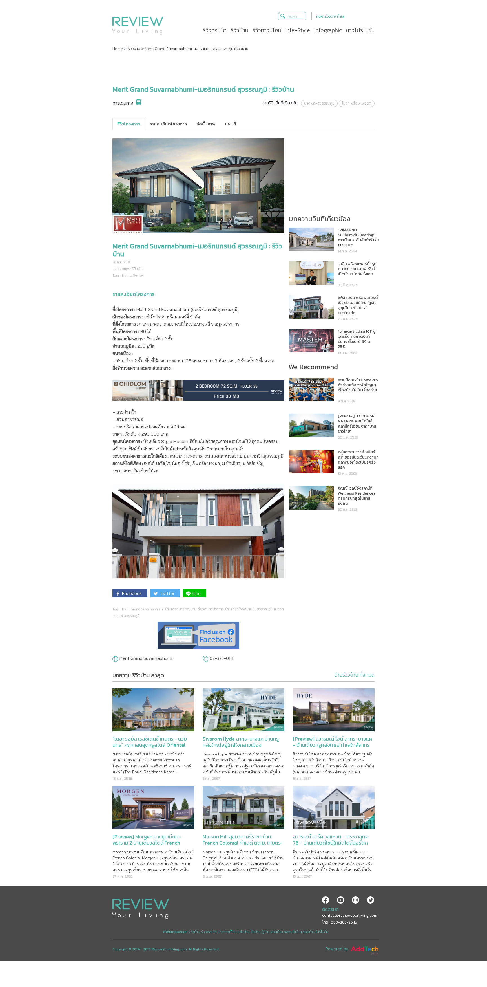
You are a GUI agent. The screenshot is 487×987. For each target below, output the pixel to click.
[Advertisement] (243, 68)
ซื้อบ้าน (256, 932)
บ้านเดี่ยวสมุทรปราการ (207, 609)
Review (138, 275)
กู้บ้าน (265, 932)
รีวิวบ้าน (134, 49)
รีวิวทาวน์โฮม (227, 932)
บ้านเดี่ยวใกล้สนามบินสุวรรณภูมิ (249, 609)
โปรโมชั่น (322, 932)
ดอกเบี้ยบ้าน (293, 932)
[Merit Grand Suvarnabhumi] (115, 659)
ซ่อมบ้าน (309, 932)
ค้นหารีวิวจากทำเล (330, 16)
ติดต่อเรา (330, 909)
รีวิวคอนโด (209, 932)
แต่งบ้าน (244, 932)
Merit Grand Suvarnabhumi (143, 609)
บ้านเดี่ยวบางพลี (177, 609)
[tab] (128, 124)
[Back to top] (469, 969)
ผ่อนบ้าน (276, 932)
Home (117, 49)
